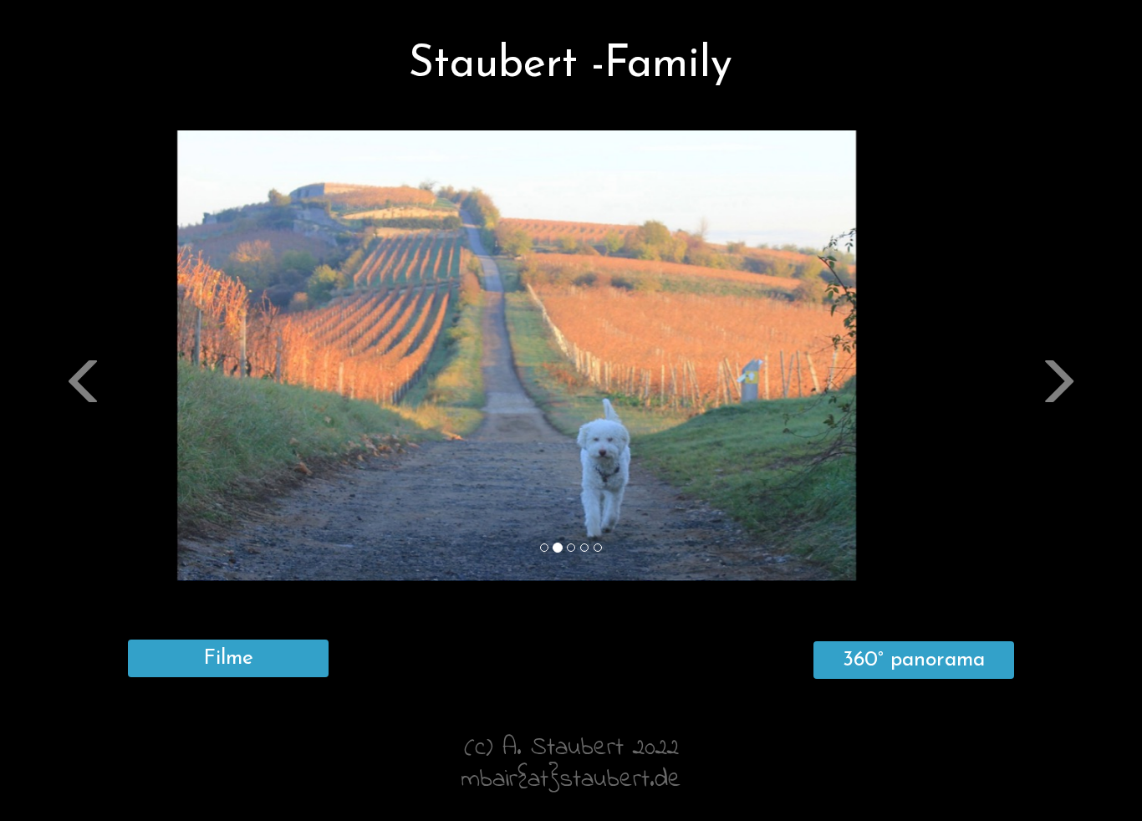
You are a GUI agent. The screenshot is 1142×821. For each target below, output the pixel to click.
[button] (85, 469)
